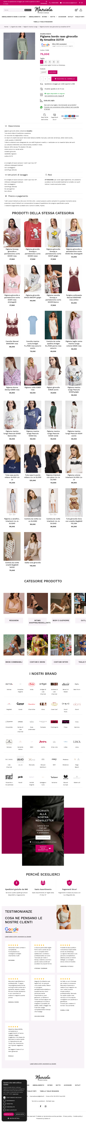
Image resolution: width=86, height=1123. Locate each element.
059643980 (54, 3)
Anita (31, 689)
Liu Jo (20, 765)
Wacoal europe (65, 784)
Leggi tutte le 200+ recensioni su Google (18, 936)
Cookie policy (77, 1116)
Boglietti (9, 709)
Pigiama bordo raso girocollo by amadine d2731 (55, 27)
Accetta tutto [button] (8, 1114)
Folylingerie (54, 727)
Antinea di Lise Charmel (54, 692)
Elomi (77, 709)
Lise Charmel (9, 766)
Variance (54, 782)
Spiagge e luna (43, 784)
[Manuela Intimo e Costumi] (44, 13)
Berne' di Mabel (65, 691)
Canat (20, 709)
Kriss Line (54, 747)
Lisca (77, 747)
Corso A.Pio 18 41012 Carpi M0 (55, 1096)
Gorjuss (9, 747)
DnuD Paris (65, 710)
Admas (9, 689)
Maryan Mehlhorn (43, 766)
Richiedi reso (50, 1101)
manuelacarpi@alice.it (69, 3)
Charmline (31, 709)
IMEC (31, 747)
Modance (66, 765)
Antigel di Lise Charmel (43, 692)
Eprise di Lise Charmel (20, 729)
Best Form (77, 689)
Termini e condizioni (38, 1101)
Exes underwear (31, 728)
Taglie (42, 58)
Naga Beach (77, 766)
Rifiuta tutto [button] (20, 1114)
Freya (65, 727)
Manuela (32, 765)
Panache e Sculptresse (9, 784)
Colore (42, 69)
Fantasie (43, 727)
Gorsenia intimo (20, 748)
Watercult (77, 782)
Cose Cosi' (54, 709)
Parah (20, 782)
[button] (14, 1118)
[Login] (81, 10)
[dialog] (14, 1100)
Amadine (29, 131)
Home (6, 27)
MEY (54, 765)
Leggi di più (15, 1094)
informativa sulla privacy (48, 842)
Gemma (76, 727)
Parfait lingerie (31, 784)
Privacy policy (67, 1116)
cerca (28, 10)
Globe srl (47, 1118)
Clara (43, 709)
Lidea (65, 747)
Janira (43, 747)
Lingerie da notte (15, 27)
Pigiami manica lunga (30, 27)
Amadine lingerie (45, 33)
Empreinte (9, 727)
